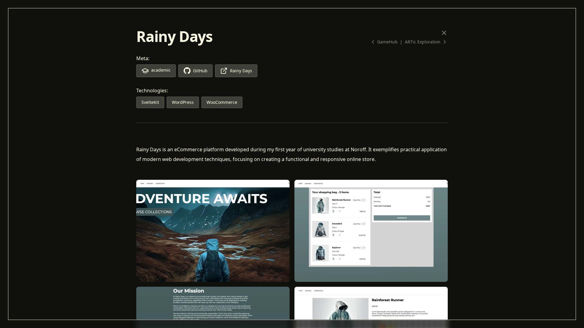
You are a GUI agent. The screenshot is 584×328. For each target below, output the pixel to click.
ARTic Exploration (422, 42)
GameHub (387, 42)
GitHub (200, 70)
